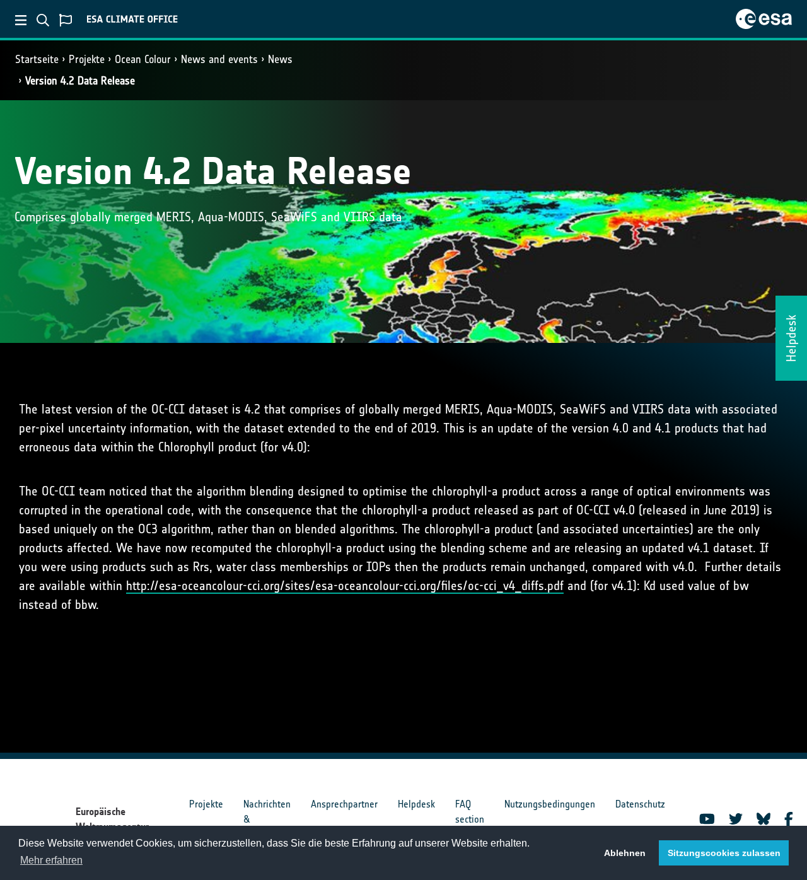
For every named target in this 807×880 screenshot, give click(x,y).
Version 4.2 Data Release (80, 80)
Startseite (37, 59)
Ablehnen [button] (625, 853)
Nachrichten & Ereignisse (267, 819)
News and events (219, 59)
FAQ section (469, 811)
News (280, 59)
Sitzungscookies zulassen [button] (724, 853)
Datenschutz (640, 804)
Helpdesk (416, 804)
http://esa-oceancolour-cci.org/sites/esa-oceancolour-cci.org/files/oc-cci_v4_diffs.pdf (345, 585)
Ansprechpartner (344, 804)
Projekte (87, 59)
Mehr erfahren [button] (51, 860)
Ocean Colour (143, 59)
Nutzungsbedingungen (549, 804)
